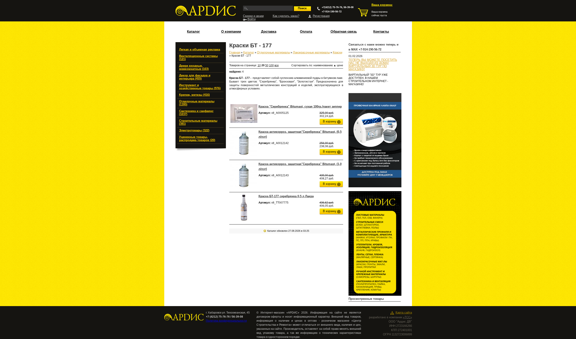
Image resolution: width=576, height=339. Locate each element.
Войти (252, 19)
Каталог (193, 31)
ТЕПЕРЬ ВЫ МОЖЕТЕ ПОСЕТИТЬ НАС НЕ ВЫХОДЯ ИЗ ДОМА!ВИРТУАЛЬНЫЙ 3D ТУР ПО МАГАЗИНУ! (373, 64)
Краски (337, 52)
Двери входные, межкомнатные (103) (194, 67)
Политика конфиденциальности (226, 320)
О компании (231, 31)
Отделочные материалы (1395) (196, 103)
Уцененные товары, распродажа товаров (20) (197, 138)
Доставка (268, 31)
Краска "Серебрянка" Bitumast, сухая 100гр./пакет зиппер (300, 106)
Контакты (381, 31)
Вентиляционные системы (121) (198, 58)
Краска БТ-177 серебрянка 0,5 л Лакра (286, 196)
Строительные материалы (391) (198, 122)
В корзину (329, 121)
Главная (234, 52)
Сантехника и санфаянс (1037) (196, 113)
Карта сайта (404, 312)
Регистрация (321, 16)
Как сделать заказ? (286, 16)
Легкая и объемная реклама (199, 49)
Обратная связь (344, 31)
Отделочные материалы (273, 52)
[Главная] (206, 11)
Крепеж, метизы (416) (194, 94)
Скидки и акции (253, 16)
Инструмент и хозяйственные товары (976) (199, 87)
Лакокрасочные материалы (311, 52)
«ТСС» (407, 317)
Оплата (306, 31)
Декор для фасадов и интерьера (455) (194, 77)
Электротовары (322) (194, 130)
